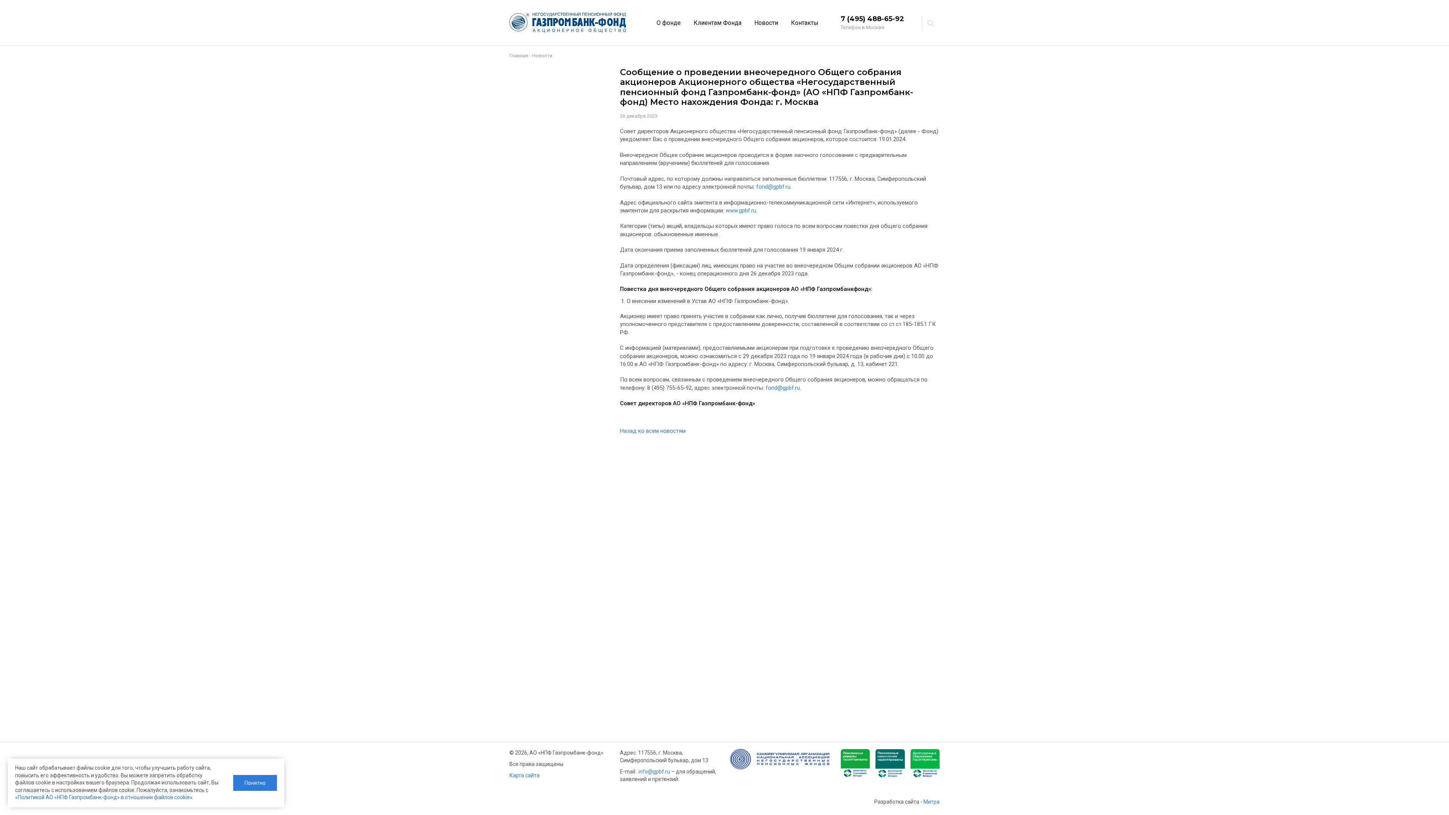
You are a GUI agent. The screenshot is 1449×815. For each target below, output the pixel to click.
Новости (766, 22)
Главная (518, 55)
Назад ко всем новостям (653, 430)
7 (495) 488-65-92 (872, 19)
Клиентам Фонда (717, 22)
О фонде (669, 22)
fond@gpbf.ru (773, 186)
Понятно (255, 783)
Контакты (804, 22)
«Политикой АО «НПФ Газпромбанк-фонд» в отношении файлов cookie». (104, 797)
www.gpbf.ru (741, 210)
